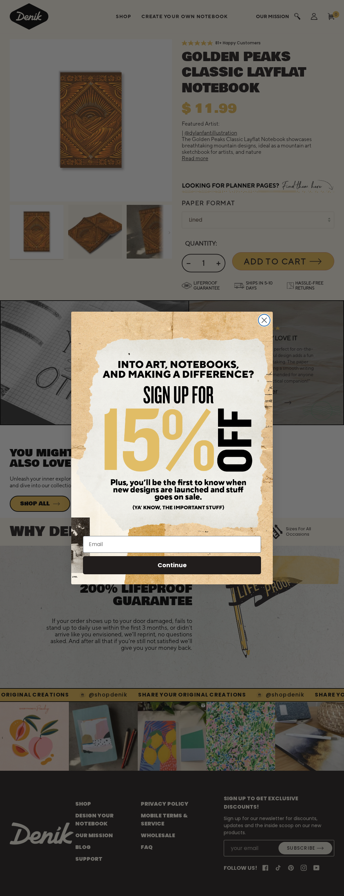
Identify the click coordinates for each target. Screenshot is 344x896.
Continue (172, 565)
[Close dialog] (264, 320)
